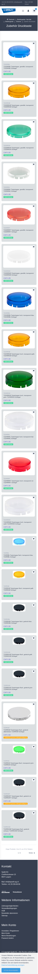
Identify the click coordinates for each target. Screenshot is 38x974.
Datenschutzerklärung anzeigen (13, 965)
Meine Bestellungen (9, 936)
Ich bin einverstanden (11, 970)
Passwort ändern (8, 938)
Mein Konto (6, 933)
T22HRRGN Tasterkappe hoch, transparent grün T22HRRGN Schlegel (17, 396)
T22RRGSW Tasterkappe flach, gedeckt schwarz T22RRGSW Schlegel (16, 830)
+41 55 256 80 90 (7, 2)
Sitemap (4, 915)
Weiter (31, 853)
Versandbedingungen (9, 908)
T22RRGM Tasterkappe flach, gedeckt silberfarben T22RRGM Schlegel (16, 730)
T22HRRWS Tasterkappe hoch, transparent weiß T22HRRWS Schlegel (17, 523)
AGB (3, 911)
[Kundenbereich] (28, 11)
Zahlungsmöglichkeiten (10, 906)
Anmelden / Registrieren (10, 931)
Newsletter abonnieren (10, 913)
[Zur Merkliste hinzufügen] (33, 43)
